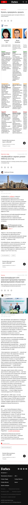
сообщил (11, 196)
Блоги (16, 482)
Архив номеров (5, 485)
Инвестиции (3, 9)
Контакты (3, 489)
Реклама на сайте (5, 491)
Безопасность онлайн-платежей (8, 497)
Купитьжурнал (4, 2)
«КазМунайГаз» (5, 255)
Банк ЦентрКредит (6, 447)
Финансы (3, 275)
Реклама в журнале (16, 491)
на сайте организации (14, 430)
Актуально (3, 472)
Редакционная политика (14, 489)
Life (15, 476)
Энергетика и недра (5, 154)
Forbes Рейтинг (19, 479)
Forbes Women (5, 482)
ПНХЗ (13, 255)
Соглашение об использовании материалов (11, 494)
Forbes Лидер (4, 479)
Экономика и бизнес (6, 476)
